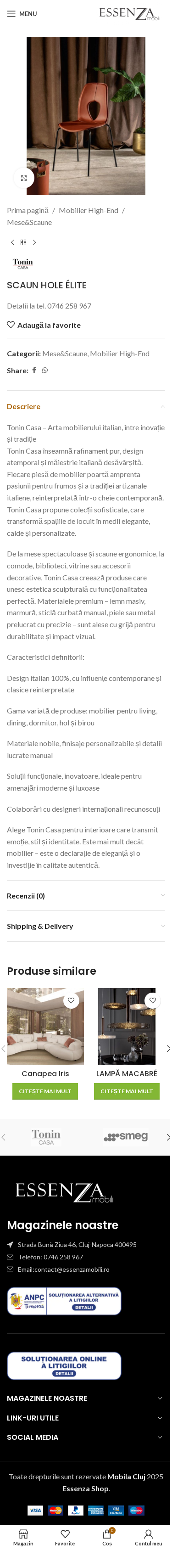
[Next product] (34, 242)
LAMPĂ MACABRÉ (126, 1073)
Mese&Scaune (29, 222)
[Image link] (64, 1191)
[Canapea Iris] (45, 1026)
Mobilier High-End (88, 210)
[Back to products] (23, 242)
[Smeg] (125, 1137)
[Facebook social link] (33, 370)
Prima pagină (28, 210)
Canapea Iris (45, 1073)
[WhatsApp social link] (44, 370)
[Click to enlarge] (24, 178)
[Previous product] (12, 242)
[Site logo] (129, 12)
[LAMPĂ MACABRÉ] (127, 1026)
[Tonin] (46, 1137)
